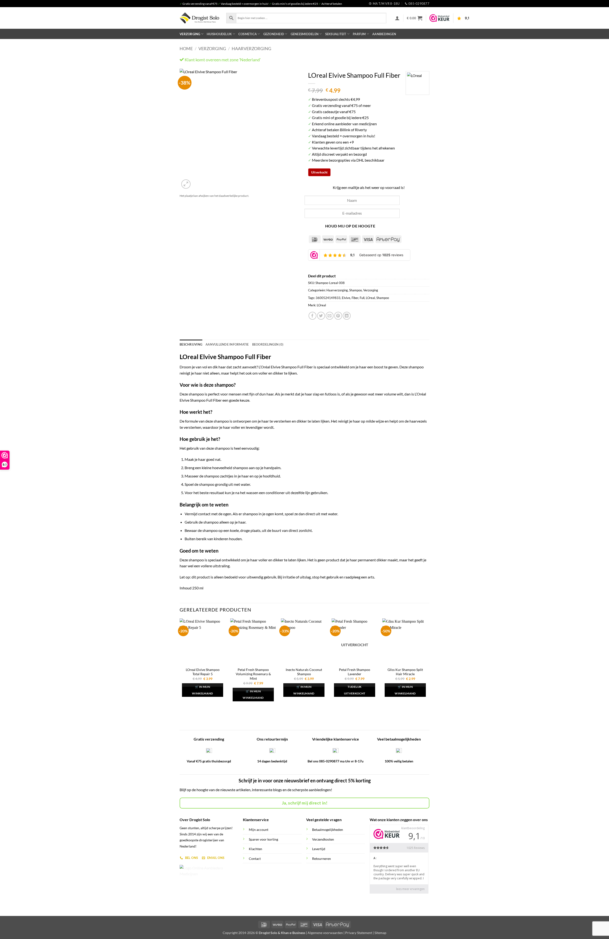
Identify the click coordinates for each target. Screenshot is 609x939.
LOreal (370, 298)
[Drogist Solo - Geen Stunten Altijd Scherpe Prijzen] (199, 18)
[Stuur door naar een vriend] (330, 316)
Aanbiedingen (384, 34)
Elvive (346, 298)
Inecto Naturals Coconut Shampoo (304, 672)
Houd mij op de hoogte (350, 226)
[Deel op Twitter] (321, 316)
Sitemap (380, 933)
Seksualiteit (335, 34)
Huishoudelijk (219, 34)
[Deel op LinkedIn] (347, 316)
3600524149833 (328, 298)
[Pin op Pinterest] (338, 316)
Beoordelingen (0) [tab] (267, 344)
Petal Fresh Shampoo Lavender (354, 672)
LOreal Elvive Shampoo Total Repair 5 (203, 672)
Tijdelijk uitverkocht (354, 690)
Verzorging (190, 34)
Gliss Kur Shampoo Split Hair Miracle (405, 672)
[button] (397, 18)
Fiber (355, 298)
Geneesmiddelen (305, 34)
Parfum (359, 34)
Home (186, 48)
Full (362, 298)
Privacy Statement (358, 933)
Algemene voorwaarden (325, 933)
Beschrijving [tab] (191, 344)
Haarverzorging (251, 48)
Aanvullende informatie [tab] (227, 344)
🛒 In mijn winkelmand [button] (202, 690)
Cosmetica (247, 34)
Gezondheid (273, 34)
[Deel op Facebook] (312, 316)
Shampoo (355, 290)
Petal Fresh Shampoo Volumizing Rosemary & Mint (253, 674)
